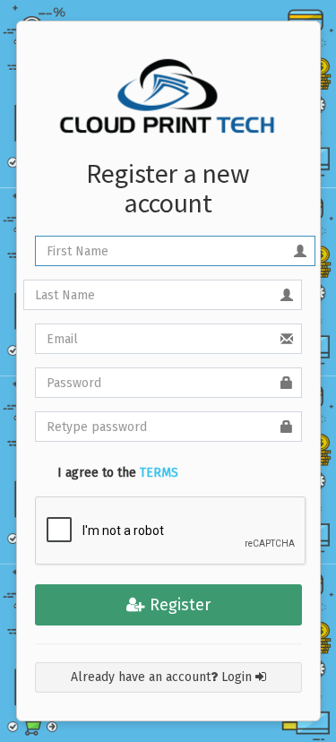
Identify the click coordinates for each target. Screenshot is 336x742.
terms (159, 472)
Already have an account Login (163, 677)
